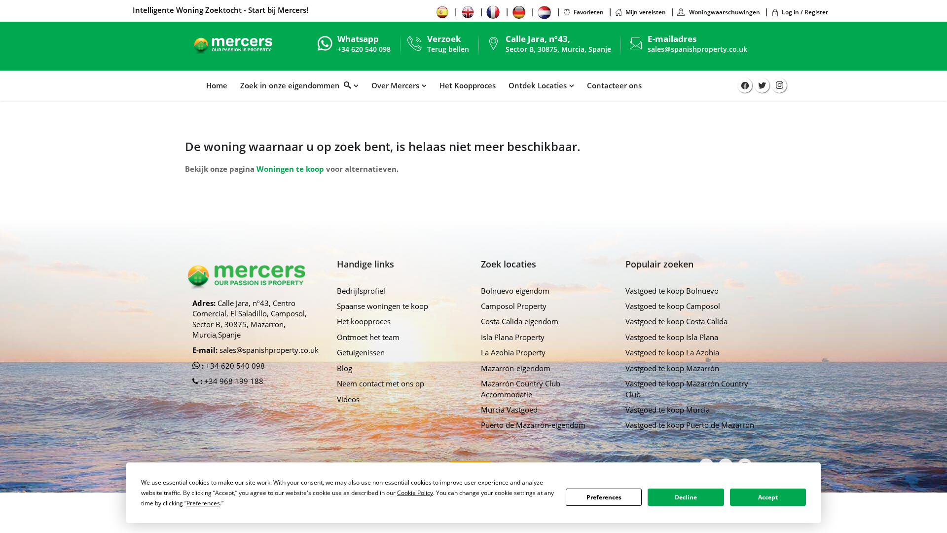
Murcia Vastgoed (509, 410)
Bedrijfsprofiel (361, 291)
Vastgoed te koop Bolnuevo (672, 291)
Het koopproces (364, 321)
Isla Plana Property (513, 337)
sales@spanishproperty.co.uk (697, 49)
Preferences (603, 497)
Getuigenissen (361, 352)
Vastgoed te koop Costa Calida (676, 321)
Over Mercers (395, 85)
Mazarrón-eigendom (515, 368)
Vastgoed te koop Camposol (672, 306)
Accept (768, 497)
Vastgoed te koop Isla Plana (671, 337)
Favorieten (589, 12)
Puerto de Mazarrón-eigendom (533, 425)
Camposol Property (513, 306)
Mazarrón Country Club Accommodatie (520, 389)
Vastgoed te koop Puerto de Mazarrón (689, 425)
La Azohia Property (513, 352)
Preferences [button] (203, 503)
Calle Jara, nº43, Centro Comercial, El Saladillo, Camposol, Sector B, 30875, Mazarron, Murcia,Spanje (249, 319)
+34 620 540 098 (234, 366)
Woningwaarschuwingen (724, 12)
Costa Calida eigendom (519, 321)
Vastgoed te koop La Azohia (672, 352)
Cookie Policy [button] (415, 493)
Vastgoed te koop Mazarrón (672, 368)
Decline (686, 497)
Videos (348, 399)
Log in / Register (805, 12)
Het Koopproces (467, 85)
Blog (344, 368)
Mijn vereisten (645, 12)
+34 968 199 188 (232, 381)
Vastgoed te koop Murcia (667, 410)
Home (216, 85)
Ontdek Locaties (538, 85)
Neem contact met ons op (380, 383)
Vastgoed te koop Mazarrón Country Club (686, 389)
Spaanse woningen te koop (382, 306)
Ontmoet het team (368, 337)
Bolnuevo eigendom (515, 291)
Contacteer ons (614, 85)
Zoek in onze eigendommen (292, 85)
